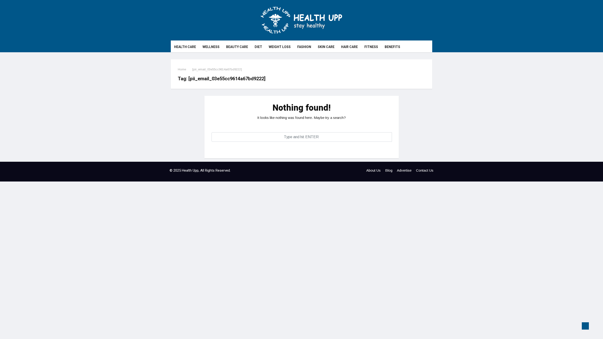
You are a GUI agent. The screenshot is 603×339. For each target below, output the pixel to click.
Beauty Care (237, 46)
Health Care (185, 46)
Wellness (211, 46)
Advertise (404, 170)
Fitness (371, 46)
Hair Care (349, 46)
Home (182, 69)
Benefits (392, 46)
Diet (258, 46)
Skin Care (326, 46)
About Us (373, 170)
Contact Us (424, 170)
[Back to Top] (585, 326)
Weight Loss (280, 46)
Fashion (304, 46)
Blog (388, 170)
